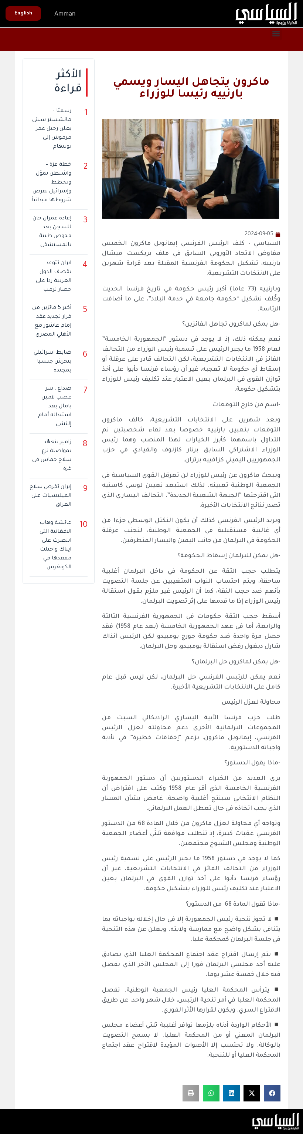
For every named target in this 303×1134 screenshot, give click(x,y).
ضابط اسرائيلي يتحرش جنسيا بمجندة (52, 362)
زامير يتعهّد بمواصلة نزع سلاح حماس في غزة (51, 456)
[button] (276, 34)
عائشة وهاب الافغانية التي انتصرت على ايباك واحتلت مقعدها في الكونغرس (55, 545)
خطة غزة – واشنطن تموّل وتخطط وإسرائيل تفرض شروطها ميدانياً (51, 182)
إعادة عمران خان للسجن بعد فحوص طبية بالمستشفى (52, 232)
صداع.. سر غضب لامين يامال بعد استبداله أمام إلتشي (54, 406)
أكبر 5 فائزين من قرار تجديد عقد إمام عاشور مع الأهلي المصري (51, 321)
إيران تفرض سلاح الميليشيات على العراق (50, 496)
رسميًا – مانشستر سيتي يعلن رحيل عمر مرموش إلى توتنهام (51, 129)
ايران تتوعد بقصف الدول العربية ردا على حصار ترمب (53, 276)
